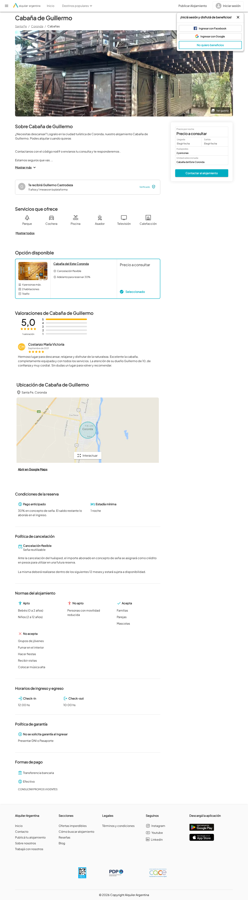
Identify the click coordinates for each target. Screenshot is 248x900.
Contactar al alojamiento (202, 173)
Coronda (37, 26)
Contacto (21, 831)
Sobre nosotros (25, 843)
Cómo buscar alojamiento (76, 831)
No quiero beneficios (210, 45)
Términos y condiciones (118, 826)
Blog (62, 843)
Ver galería (222, 110)
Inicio (19, 826)
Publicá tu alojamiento (30, 837)
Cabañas (53, 26)
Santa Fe (21, 26)
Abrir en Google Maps (32, 469)
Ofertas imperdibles (73, 826)
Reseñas (64, 837)
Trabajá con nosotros (29, 849)
